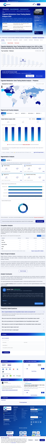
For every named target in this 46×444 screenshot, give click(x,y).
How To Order (24, 417)
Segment (20, 39)
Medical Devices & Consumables (10, 11)
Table (43, 118)
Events (15, 420)
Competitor (25, 39)
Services (41, 39)
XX (8, 121)
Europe (17, 113)
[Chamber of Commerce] (7, 376)
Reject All (36, 440)
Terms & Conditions (24, 410)
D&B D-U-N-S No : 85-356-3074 (34, 0)
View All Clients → (34, 371)
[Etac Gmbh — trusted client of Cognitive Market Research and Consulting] (39, 365)
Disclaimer (23, 416)
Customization (3, 43)
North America (10, 113)
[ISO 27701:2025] (10, 369)
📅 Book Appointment (23, 402)
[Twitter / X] (38, 422)
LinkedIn (5, 303)
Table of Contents (9, 39)
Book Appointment (34, 37)
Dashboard (31, 39)
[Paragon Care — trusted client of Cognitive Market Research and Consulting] (29, 365)
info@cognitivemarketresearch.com (12, 1)
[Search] (35, 4)
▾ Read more (17, 31)
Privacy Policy (13, 442)
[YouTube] (41, 422)
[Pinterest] (31, 424)
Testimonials (15, 419)
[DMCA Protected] (10, 376)
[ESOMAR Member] (4, 365)
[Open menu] (42, 4)
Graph (39, 118)
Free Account (17, 43)
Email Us (4, 400)
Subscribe (40, 417)
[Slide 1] (24, 392)
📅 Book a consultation (37, 33)
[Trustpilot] (18, 376)
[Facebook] (31, 422)
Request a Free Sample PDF (38, 217)
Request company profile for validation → (37, 250)
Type (3, 160)
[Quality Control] (3, 372)
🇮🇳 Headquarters (6, 419)
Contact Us (5, 411)
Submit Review (6, 352)
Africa (3, 115)
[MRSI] (9, 365)
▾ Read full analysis (23, 271)
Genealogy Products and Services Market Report (10, 390)
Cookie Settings (24, 413)
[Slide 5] (27, 392)
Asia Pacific (23, 113)
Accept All (42, 440)
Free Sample (28, 37)
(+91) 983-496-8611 (8, 413)
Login (39, 4)
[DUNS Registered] (3, 376)
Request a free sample (26, 144)
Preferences (30, 440)
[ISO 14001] (17, 369)
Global (3, 113)
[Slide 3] (25, 392)
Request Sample (10, 43)
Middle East (38, 113)
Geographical (15, 39)
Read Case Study (26, 390)
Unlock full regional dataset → (39, 152)
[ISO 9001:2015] (3, 369)
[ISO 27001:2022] (6, 369)
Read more (4, 300)
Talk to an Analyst (39, 75)
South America (31, 113)
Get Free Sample (40, 221)
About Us (15, 410)
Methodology (36, 39)
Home (3, 11)
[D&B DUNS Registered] (34, 432)
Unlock (21, 171)
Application (9, 160)
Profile (10, 303)
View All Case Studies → (34, 395)
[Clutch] (14, 376)
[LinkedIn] (36, 422)
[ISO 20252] (13, 369)
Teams (14, 413)
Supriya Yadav (40, 16)
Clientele (15, 416)
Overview (2, 39)
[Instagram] (34, 422)
